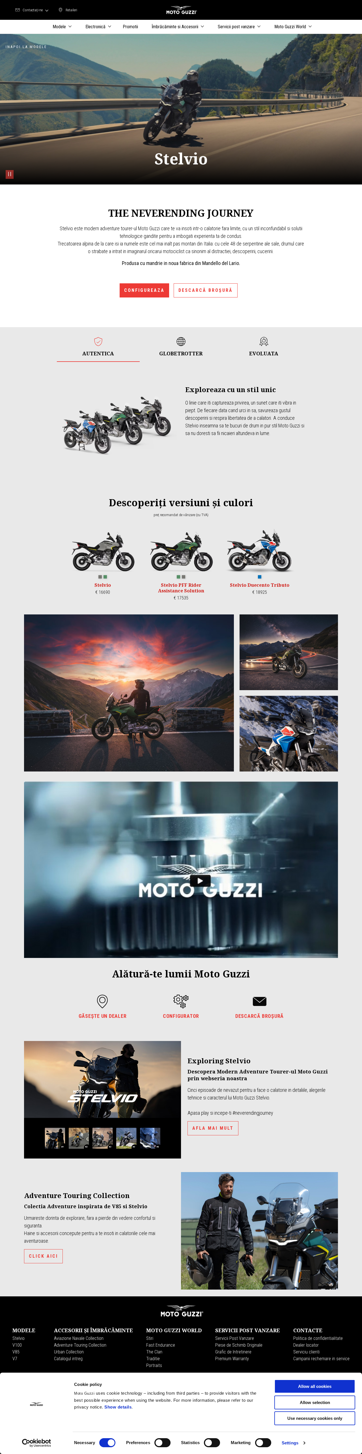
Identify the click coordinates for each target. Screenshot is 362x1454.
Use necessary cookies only (314, 1418)
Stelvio (18, 1338)
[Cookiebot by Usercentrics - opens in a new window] (36, 1443)
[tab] (98, 346)
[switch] (162, 1442)
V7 (14, 1358)
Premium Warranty (232, 1358)
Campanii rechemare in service (321, 1358)
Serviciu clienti (306, 1352)
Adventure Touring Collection (80, 1345)
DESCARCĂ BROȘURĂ (205, 290)
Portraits (154, 1365)
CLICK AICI (43, 1256)
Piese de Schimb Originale (238, 1345)
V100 (17, 1345)
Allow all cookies (314, 1386)
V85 (16, 1352)
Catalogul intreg (68, 1358)
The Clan (154, 1352)
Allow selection (315, 1402)
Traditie (153, 1358)
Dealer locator (306, 1345)
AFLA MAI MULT (213, 1128)
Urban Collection (69, 1352)
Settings (290, 1442)
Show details (118, 1407)
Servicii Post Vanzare (234, 1338)
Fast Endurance (160, 1345)
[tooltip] (100, 577)
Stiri (149, 1338)
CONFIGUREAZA (144, 290)
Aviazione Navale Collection (79, 1338)
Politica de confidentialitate (318, 1338)
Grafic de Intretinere (233, 1352)
